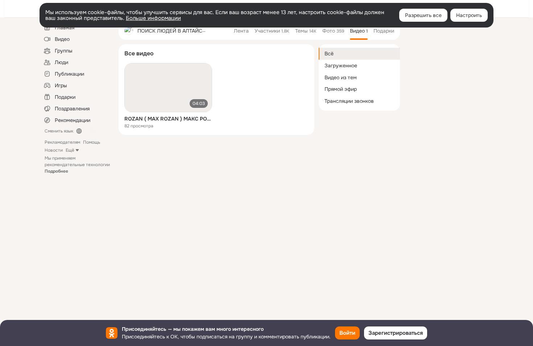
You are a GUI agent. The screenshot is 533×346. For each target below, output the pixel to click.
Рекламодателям (62, 142)
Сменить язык (59, 131)
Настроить (469, 15)
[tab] (241, 31)
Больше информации (153, 18)
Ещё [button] (70, 150)
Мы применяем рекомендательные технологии (77, 164)
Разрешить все (423, 15)
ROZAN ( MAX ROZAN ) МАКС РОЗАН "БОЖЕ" (168, 118)
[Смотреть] (168, 87)
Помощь (91, 142)
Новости (54, 150)
